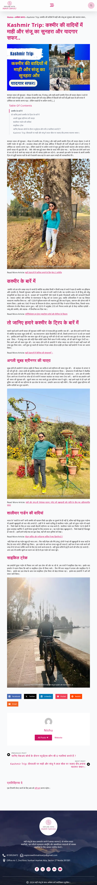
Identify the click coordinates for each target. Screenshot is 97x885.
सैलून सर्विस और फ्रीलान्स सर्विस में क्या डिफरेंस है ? (44, 536)
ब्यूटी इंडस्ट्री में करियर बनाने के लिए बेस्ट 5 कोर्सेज (43, 272)
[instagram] (48, 869)
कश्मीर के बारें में (16, 111)
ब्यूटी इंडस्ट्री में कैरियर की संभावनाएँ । (39, 352)
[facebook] (37, 869)
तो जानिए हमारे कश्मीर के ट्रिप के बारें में (25, 114)
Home (10, 17)
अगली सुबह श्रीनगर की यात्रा (24, 118)
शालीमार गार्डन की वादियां (22, 122)
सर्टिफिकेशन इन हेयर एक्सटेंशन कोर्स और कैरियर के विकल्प (46, 314)
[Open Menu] (52, 5)
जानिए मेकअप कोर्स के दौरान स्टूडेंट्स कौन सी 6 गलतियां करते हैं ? (37, 129)
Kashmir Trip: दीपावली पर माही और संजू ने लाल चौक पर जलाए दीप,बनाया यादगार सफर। (46, 133)
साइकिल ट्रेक (18, 125)
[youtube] (60, 869)
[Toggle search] (91, 5)
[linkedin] (54, 869)
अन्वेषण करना (20, 17)
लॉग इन (37, 788)
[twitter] (43, 869)
